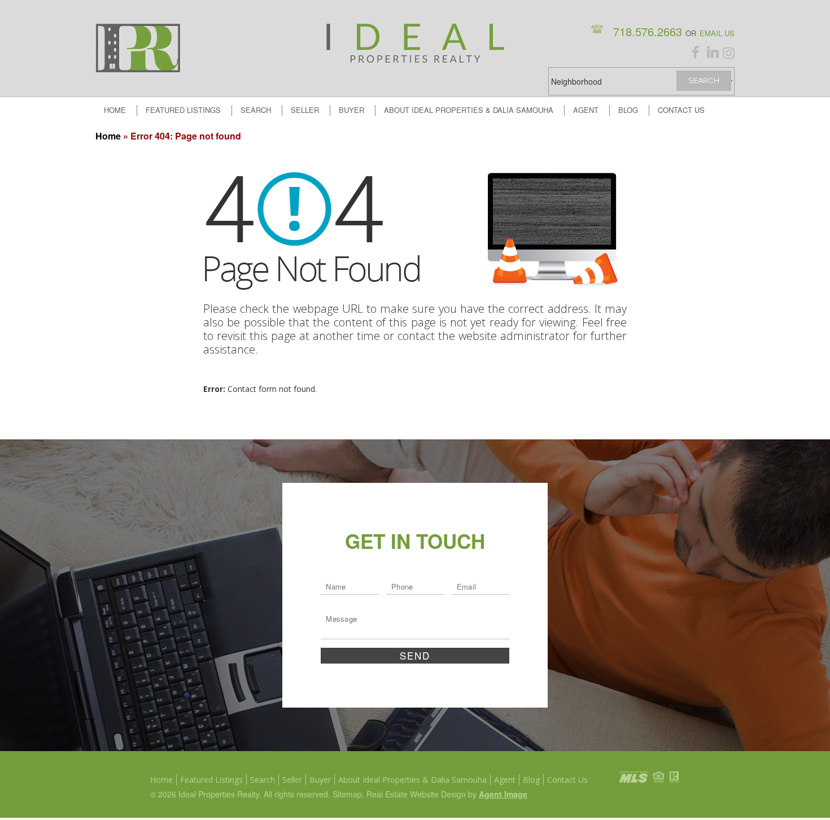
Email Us (717, 33)
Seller (305, 110)
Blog (628, 110)
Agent (586, 110)
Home (115, 110)
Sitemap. (349, 794)
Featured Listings (183, 110)
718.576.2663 (649, 31)
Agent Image (503, 794)
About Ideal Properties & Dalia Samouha (468, 110)
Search (256, 110)
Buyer (351, 110)
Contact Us (681, 110)
